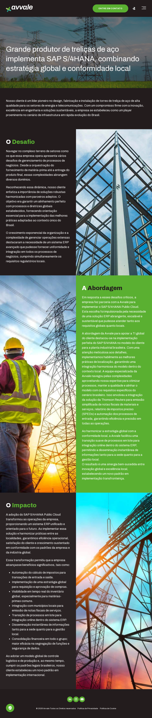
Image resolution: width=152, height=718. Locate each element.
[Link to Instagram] (76, 699)
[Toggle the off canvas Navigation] (144, 8)
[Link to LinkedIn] (70, 699)
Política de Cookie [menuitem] (108, 708)
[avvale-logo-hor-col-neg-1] (19, 8)
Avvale (46, 708)
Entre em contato (110, 8)
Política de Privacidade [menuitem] (87, 708)
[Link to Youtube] (82, 699)
